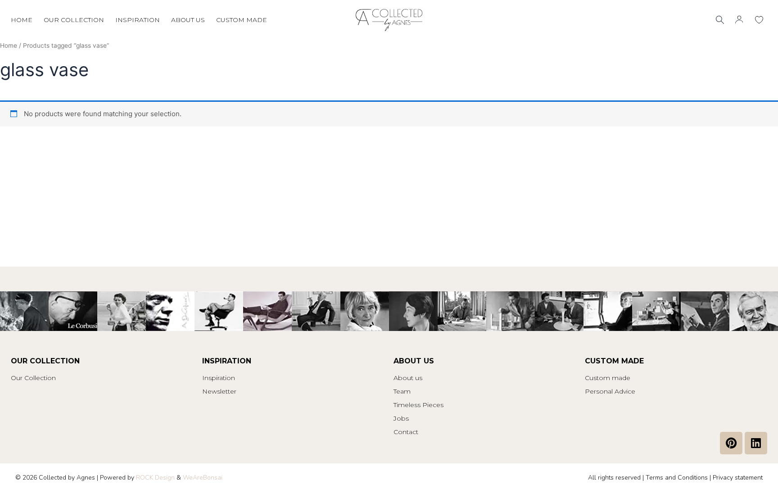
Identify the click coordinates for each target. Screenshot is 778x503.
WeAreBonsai (202, 477)
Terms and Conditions (677, 477)
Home (21, 20)
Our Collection (33, 378)
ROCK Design (155, 477)
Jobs (401, 418)
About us (188, 20)
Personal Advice (610, 391)
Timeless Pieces (418, 405)
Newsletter (219, 391)
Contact (406, 432)
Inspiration (137, 20)
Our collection (74, 20)
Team (402, 391)
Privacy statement (738, 477)
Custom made (241, 20)
